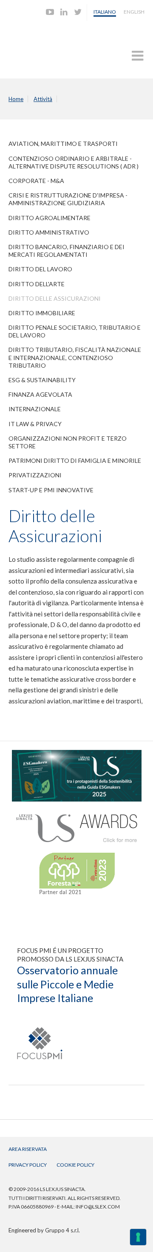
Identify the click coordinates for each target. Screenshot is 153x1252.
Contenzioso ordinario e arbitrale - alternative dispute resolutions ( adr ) (73, 162)
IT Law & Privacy (35, 423)
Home (15, 99)
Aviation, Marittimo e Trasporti (63, 143)
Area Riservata (27, 1149)
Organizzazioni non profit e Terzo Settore (67, 442)
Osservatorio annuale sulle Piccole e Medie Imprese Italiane (67, 984)
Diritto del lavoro (40, 269)
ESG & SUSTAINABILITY (42, 379)
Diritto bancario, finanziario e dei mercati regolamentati (66, 250)
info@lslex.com (98, 1206)
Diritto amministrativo (48, 232)
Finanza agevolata (40, 394)
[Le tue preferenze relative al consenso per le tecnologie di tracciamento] (138, 1237)
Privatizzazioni (35, 475)
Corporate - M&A (36, 180)
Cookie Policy (75, 1165)
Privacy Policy (27, 1165)
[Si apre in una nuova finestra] (77, 754)
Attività (43, 99)
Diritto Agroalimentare (49, 217)
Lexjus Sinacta (41, 45)
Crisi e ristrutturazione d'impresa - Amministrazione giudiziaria (68, 199)
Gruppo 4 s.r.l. (62, 1230)
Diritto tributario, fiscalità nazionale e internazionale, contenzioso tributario (74, 357)
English (134, 12)
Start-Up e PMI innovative (51, 490)
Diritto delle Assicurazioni (54, 298)
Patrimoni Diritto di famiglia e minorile (74, 460)
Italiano (105, 12)
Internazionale (34, 408)
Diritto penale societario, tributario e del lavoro (74, 331)
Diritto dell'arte (36, 284)
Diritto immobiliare (41, 313)
